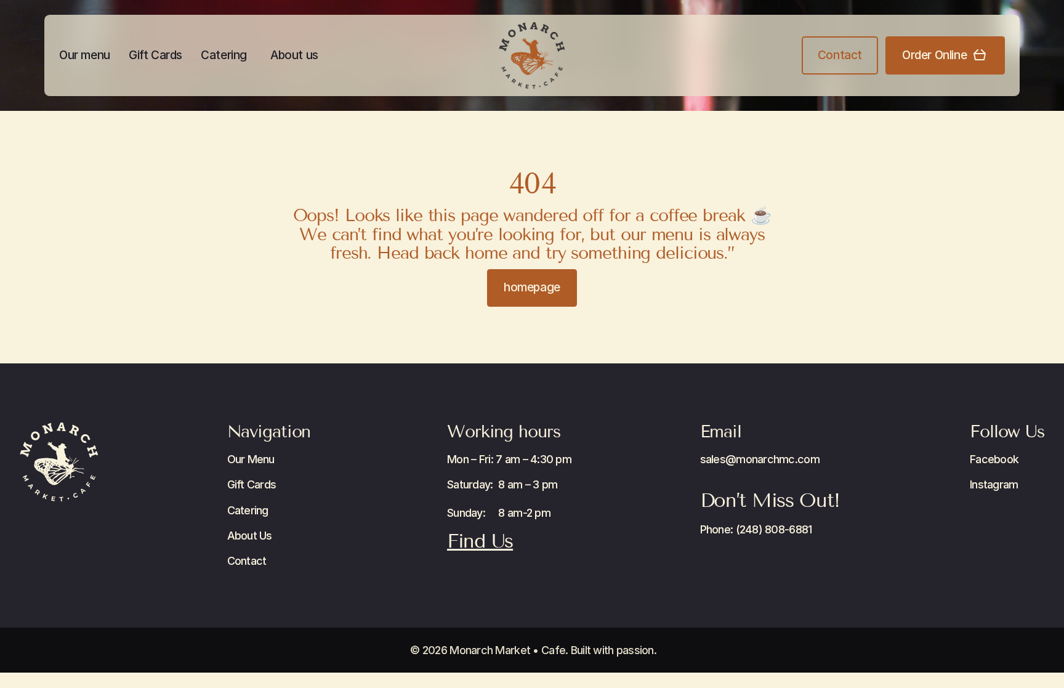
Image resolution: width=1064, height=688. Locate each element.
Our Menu (251, 459)
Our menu (84, 55)
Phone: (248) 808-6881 (756, 529)
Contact (247, 560)
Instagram (994, 484)
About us (294, 55)
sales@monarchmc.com (760, 459)
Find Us (480, 540)
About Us (249, 535)
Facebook (994, 459)
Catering (224, 55)
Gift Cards (155, 55)
